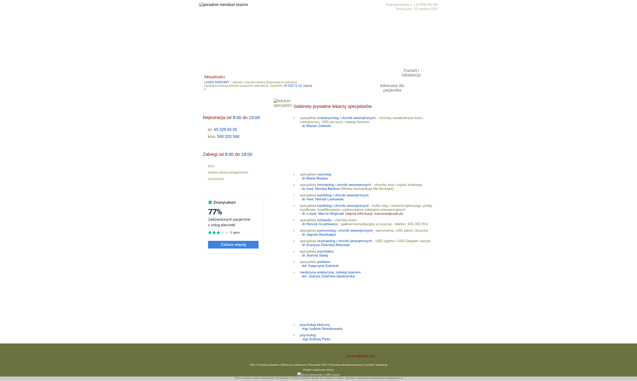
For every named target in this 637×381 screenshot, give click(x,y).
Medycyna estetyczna (280, 24)
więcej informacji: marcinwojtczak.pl (374, 213)
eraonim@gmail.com (361, 356)
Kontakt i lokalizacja (347, 24)
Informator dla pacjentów (392, 87)
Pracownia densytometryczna (346, 364)
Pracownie (314, 24)
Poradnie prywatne (238, 24)
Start (211, 24)
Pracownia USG (318, 364)
